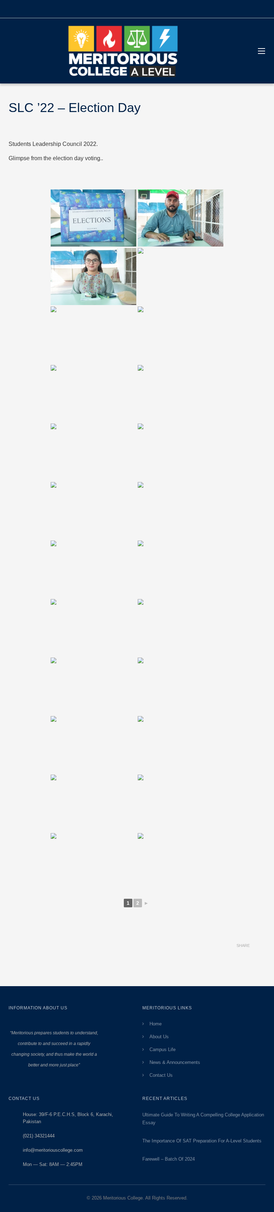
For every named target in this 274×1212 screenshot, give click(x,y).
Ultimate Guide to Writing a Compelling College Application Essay (203, 1118)
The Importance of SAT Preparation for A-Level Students (202, 1140)
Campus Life (162, 1049)
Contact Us (161, 1075)
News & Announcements (174, 1062)
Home (155, 1023)
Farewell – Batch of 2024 (168, 1159)
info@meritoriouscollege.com (53, 1150)
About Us (159, 1036)
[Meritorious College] (126, 50)
